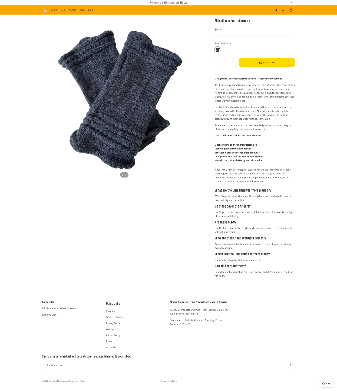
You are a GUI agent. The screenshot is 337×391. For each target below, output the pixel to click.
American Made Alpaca (58, 381)
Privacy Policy (113, 323)
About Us (111, 347)
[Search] (276, 10)
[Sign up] (289, 365)
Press (109, 341)
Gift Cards (111, 329)
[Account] (283, 10)
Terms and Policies (168, 381)
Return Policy (113, 335)
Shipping (110, 311)
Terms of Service (114, 317)
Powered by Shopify (78, 381)
